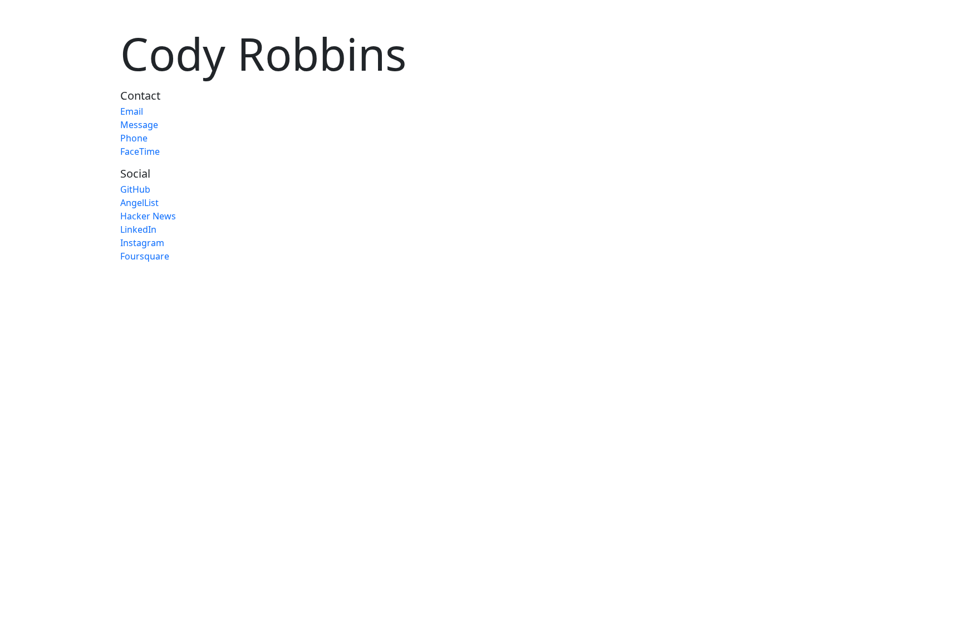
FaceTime (140, 151)
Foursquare (144, 256)
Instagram (142, 243)
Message (139, 125)
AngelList (139, 203)
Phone (134, 138)
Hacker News (148, 216)
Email (131, 111)
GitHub (135, 189)
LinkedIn (138, 229)
